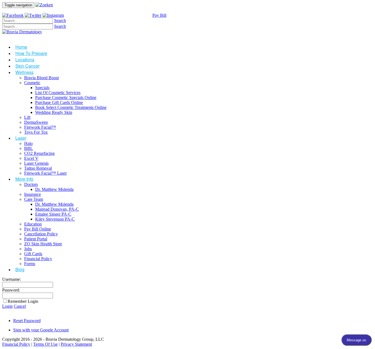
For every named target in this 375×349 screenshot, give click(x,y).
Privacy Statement (76, 344)
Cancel (20, 306)
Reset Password (27, 320)
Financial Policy (16, 344)
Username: (11, 279)
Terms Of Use (45, 344)
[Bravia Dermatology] (22, 31)
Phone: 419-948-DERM (90, 15)
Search (60, 20)
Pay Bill (159, 15)
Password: (11, 290)
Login (7, 306)
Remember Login (23, 301)
